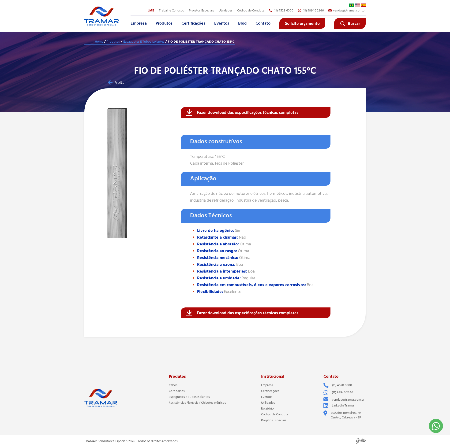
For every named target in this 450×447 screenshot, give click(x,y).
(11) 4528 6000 (283, 10)
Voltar (120, 83)
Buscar (354, 23)
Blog (242, 23)
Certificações (193, 23)
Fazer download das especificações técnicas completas (247, 112)
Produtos (164, 23)
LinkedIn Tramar (343, 405)
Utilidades (225, 10)
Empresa (139, 23)
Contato (262, 23)
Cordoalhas (177, 391)
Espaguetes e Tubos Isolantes (189, 397)
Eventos (221, 23)
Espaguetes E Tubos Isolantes (143, 41)
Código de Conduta (250, 10)
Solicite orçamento (302, 23)
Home (99, 41)
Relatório (267, 408)
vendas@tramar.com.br (349, 10)
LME (151, 10)
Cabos (173, 385)
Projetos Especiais (273, 420)
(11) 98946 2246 (313, 10)
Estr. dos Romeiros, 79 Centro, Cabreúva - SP (346, 415)
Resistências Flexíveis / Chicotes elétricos (197, 402)
